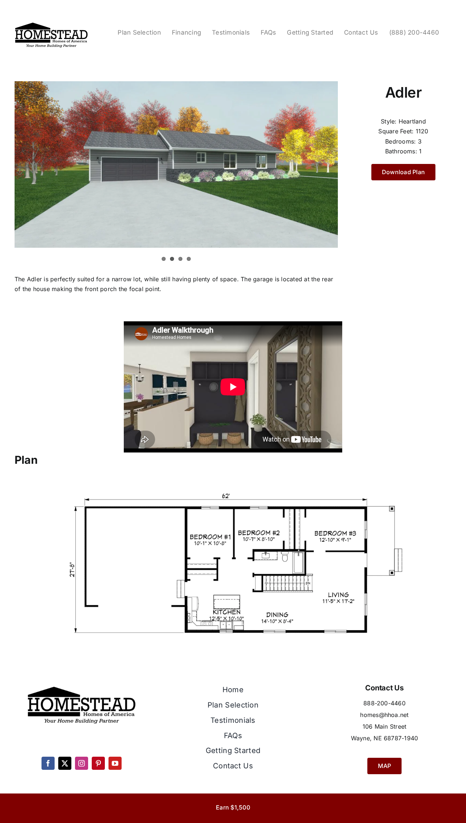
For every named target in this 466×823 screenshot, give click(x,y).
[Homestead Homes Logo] (51, 23)
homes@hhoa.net (384, 714)
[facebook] (48, 763)
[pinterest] (98, 763)
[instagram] (81, 763)
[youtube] (115, 763)
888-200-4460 (384, 703)
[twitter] (64, 763)
